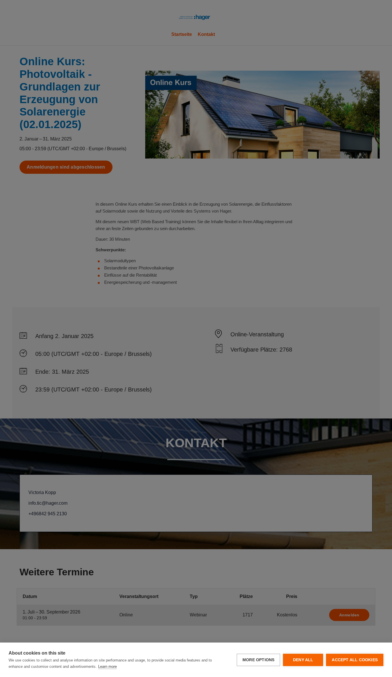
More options (258, 660)
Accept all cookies (355, 660)
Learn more (107, 666)
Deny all (303, 660)
